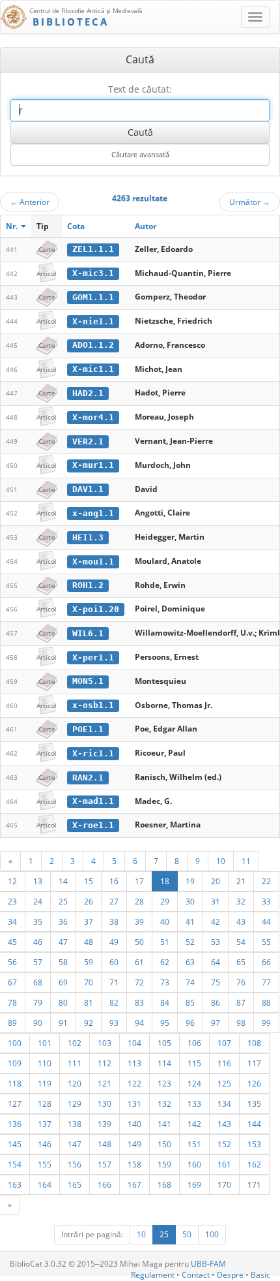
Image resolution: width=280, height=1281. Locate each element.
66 (266, 962)
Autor (145, 226)
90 (37, 1022)
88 (266, 1002)
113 (134, 1063)
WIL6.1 (88, 633)
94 (139, 1022)
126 (254, 1083)
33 (266, 901)
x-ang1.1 (93, 513)
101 (44, 1043)
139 (104, 1124)
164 (44, 1184)
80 (63, 1002)
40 (164, 921)
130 (104, 1103)
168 (164, 1184)
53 (215, 941)
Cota (76, 226)
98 (240, 1022)
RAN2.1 (88, 777)
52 (190, 941)
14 (63, 881)
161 (224, 1164)
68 (37, 982)
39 (139, 921)
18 (164, 881)
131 (134, 1103)
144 (254, 1124)
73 (164, 982)
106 (194, 1043)
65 (240, 962)
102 (74, 1043)
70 (88, 982)
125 (224, 1083)
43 (240, 921)
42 (215, 921)
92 (88, 1022)
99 (266, 1022)
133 (194, 1103)
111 (74, 1063)
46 (37, 941)
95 (164, 1022)
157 (104, 1164)
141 (164, 1124)
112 (104, 1063)
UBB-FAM (208, 1263)
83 (139, 1002)
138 (74, 1124)
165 (74, 1184)
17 (139, 881)
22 (266, 881)
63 (190, 962)
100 (212, 1234)
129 (74, 1103)
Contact (196, 1274)
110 (44, 1063)
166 (104, 1184)
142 (194, 1124)
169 (194, 1184)
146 (44, 1144)
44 (266, 921)
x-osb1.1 (93, 705)
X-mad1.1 (93, 801)
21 (240, 881)
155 (44, 1164)
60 (114, 962)
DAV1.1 (88, 489)
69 (63, 982)
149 (134, 1144)
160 (194, 1164)
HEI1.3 (88, 537)
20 (215, 881)
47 (63, 941)
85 (190, 1002)
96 (190, 1022)
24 (37, 901)
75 (215, 982)
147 (74, 1144)
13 (37, 881)
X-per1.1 (93, 657)
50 (139, 941)
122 (134, 1083)
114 (164, 1063)
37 (88, 921)
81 (88, 1002)
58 (63, 962)
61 (139, 962)
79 (37, 1002)
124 (194, 1083)
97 (215, 1022)
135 (254, 1103)
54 (240, 941)
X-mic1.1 (93, 369)
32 (240, 901)
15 (88, 881)
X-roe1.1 (93, 825)
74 (190, 982)
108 (254, 1043)
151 (194, 1144)
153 (254, 1144)
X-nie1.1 (93, 321)
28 (139, 901)
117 (254, 1063)
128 (44, 1103)
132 (164, 1103)
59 (88, 962)
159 (164, 1164)
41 (190, 921)
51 (164, 941)
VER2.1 (88, 441)
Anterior (29, 201)
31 (215, 901)
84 (164, 1002)
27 (114, 901)
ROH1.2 (88, 585)
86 (215, 1002)
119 (44, 1083)
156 (74, 1164)
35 (37, 921)
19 (190, 881)
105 (164, 1043)
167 (134, 1184)
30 (190, 901)
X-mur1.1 (93, 465)
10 (220, 861)
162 (254, 1164)
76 (240, 982)
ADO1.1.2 (93, 345)
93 (114, 1022)
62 (164, 962)
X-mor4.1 (93, 417)
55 (266, 941)
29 (164, 901)
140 (134, 1124)
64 (215, 962)
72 (139, 982)
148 (104, 1144)
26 (88, 901)
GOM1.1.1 (93, 297)
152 (224, 1144)
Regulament (153, 1274)
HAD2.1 (88, 393)
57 (37, 962)
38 (114, 921)
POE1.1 (88, 729)
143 (224, 1124)
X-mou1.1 (93, 561)
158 (134, 1164)
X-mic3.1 (93, 273)
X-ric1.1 (93, 753)
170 (224, 1184)
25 (63, 901)
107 (224, 1043)
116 (224, 1063)
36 (63, 921)
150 (164, 1144)
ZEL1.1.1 (93, 249)
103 (104, 1043)
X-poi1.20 (95, 609)
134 (224, 1103)
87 (240, 1002)
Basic (260, 1274)
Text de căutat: (140, 89)
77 (266, 982)
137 (44, 1124)
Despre (230, 1274)
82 (114, 1002)
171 (254, 1184)
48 (88, 941)
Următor (249, 201)
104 (134, 1043)
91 (63, 1022)
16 (114, 881)
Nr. (13, 226)
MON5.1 (88, 681)
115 (194, 1063)
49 (114, 941)
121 (104, 1083)
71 (114, 982)
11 (246, 861)
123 (164, 1083)
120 (74, 1083)
